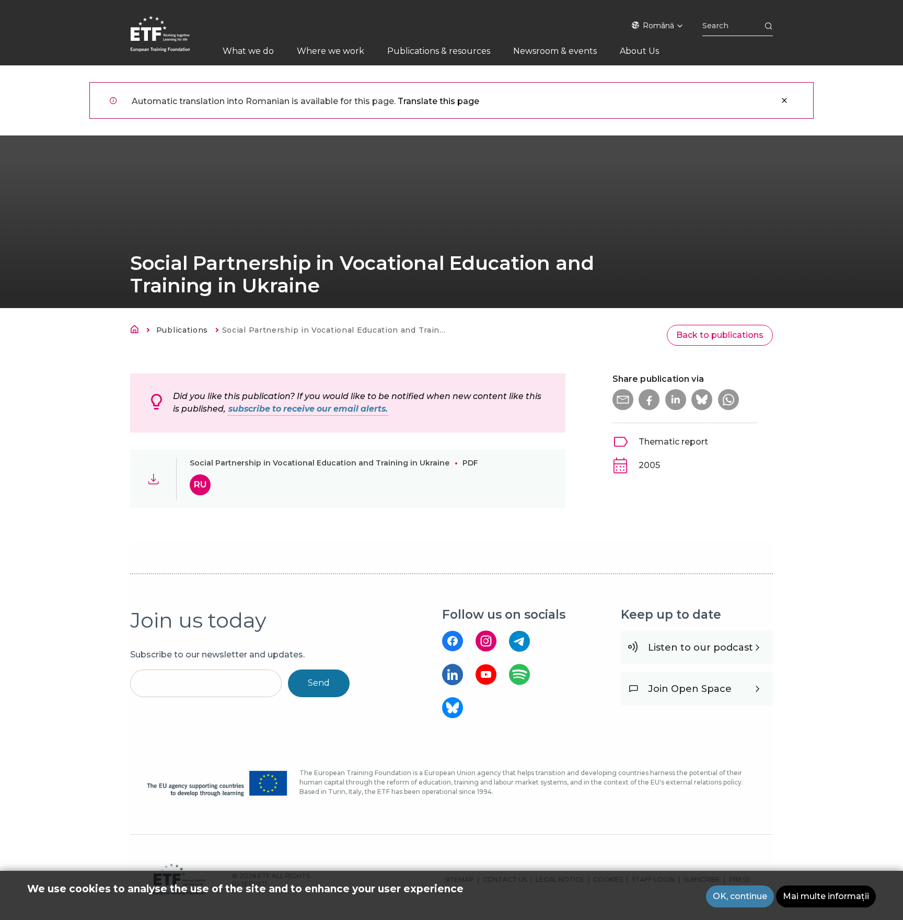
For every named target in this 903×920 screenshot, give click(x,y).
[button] (622, 399)
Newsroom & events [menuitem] (555, 51)
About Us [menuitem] (639, 51)
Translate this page (438, 101)
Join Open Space (690, 689)
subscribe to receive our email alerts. (308, 409)
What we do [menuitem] (248, 51)
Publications (182, 330)
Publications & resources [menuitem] (438, 51)
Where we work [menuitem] (330, 51)
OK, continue (740, 896)
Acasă (137, 331)
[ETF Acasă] (170, 40)
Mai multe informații (826, 896)
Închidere (784, 100)
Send (319, 683)
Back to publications (719, 335)
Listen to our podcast (700, 647)
